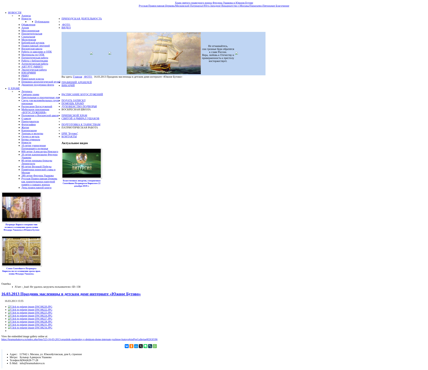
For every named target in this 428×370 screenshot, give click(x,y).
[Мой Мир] (136, 346)
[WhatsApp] (155, 346)
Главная (77, 76)
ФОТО (88, 76)
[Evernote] (145, 346)
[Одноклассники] (131, 346)
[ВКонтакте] (127, 346)
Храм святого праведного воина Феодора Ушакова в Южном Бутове (214, 2)
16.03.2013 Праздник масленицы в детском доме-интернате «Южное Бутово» (71, 294)
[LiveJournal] (150, 346)
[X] (141, 346)
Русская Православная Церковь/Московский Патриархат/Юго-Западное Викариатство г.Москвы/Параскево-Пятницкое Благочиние (214, 5)
